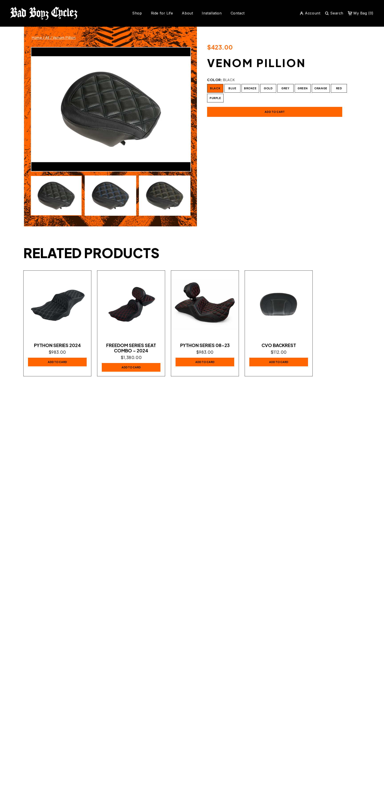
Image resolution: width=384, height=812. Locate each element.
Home (37, 37)
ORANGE (320, 88)
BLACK (215, 88)
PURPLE (215, 98)
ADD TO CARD (57, 362)
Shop (137, 13)
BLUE (232, 88)
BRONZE (250, 88)
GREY (285, 88)
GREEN (303, 88)
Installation (212, 13)
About (187, 13)
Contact (238, 13)
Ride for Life (162, 13)
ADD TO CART (275, 112)
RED (339, 88)
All (47, 37)
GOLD (268, 88)
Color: (221, 80)
